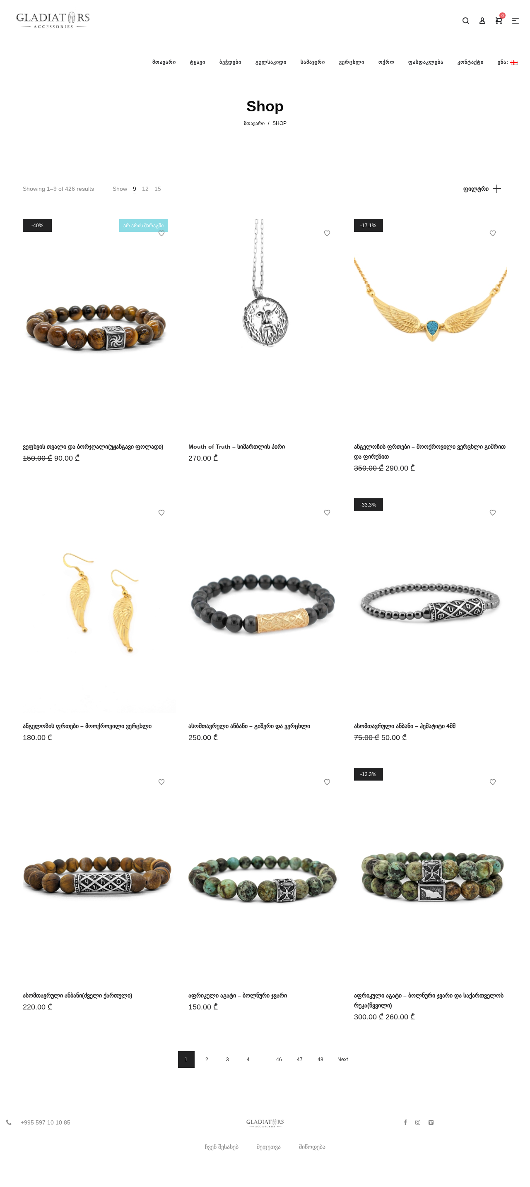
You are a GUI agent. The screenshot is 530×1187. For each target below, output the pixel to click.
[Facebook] (405, 1122)
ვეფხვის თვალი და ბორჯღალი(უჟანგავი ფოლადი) (93, 446)
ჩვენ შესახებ (221, 1147)
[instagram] (417, 1122)
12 (145, 188)
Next (342, 1059)
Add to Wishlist (161, 233)
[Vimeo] (431, 1122)
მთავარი (254, 123)
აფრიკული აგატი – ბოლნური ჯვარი (237, 995)
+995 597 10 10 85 (45, 1122)
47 (300, 1059)
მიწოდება (312, 1147)
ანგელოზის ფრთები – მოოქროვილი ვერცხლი (87, 726)
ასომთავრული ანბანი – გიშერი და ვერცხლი (249, 726)
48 (320, 1059)
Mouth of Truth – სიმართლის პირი (236, 446)
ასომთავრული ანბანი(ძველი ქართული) (77, 995)
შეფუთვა (269, 1147)
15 (157, 188)
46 (279, 1059)
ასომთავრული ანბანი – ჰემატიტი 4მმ (404, 726)
